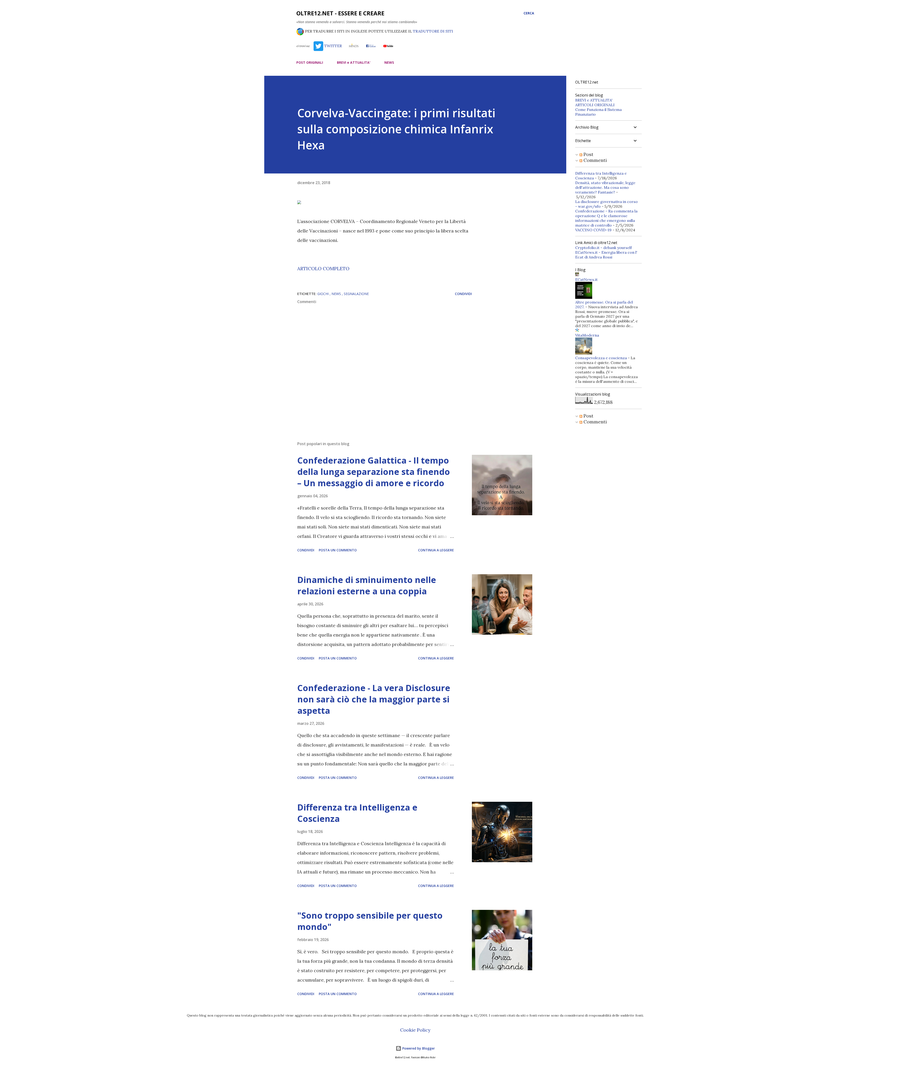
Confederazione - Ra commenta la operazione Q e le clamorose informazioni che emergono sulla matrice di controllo (606, 218)
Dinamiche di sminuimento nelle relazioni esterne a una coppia (366, 585)
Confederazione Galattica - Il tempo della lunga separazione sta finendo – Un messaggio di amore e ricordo (373, 472)
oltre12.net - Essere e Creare (340, 13)
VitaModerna (587, 335)
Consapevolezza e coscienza (601, 357)
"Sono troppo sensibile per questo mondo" (370, 921)
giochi (323, 293)
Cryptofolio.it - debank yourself (603, 247)
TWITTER (332, 45)
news (336, 293)
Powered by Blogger (418, 1048)
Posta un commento (338, 550)
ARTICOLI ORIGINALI (595, 104)
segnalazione (356, 293)
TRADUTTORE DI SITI (433, 31)
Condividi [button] (463, 293)
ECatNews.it (586, 279)
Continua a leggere (436, 550)
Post (587, 154)
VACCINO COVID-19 (593, 230)
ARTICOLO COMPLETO (323, 268)
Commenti (594, 160)
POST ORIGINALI (309, 62)
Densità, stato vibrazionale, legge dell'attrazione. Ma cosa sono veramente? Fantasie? (605, 187)
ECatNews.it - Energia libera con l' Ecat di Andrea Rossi (606, 254)
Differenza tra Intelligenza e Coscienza (357, 813)
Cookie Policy (415, 1030)
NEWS (389, 62)
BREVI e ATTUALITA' (353, 62)
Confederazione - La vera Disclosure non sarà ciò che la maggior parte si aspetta (373, 699)
